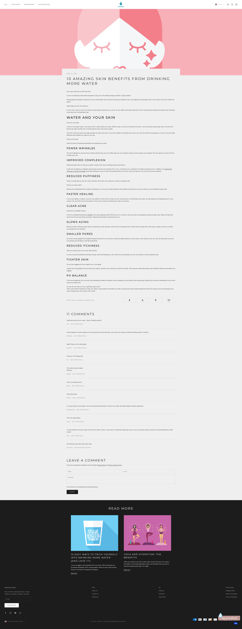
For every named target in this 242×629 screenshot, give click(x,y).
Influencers (95, 597)
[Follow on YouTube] (15, 613)
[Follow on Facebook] (5, 613)
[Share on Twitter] (142, 300)
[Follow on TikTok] (20, 613)
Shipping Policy (230, 591)
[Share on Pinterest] (155, 300)
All (6, 4)
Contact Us (95, 594)
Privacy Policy (102, 465)
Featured (15, 4)
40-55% (89, 215)
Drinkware (29, 4)
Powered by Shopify (118, 621)
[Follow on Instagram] (10, 613)
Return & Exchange (231, 594)
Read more (74, 573)
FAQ (93, 587)
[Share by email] (168, 300)
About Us (95, 591)
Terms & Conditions (231, 597)
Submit (72, 492)
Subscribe (11, 605)
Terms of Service (113, 465)
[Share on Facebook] (129, 300)
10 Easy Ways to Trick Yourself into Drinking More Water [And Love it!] (94, 557)
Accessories (44, 4)
